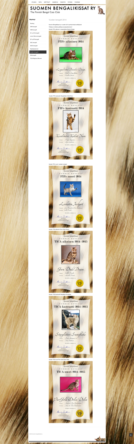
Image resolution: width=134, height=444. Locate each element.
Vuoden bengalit (34, 52)
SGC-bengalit (33, 42)
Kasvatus (55, 2)
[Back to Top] (130, 434)
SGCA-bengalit (33, 45)
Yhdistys (62, 2)
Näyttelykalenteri (34, 49)
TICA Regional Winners (36, 58)
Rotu (40, 2)
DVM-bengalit (33, 26)
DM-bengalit (33, 55)
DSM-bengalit (33, 30)
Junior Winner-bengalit (35, 36)
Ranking (32, 23)
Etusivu (34, 2)
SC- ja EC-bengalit (34, 33)
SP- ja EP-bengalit (34, 39)
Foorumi (77, 2)
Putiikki (70, 2)
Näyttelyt (47, 2)
